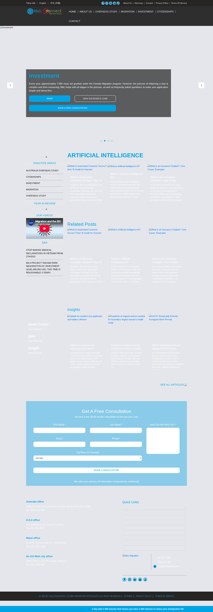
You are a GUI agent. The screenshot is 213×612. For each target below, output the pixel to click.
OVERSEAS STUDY (106, 11)
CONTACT (74, 21)
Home (72, 11)
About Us (127, 3)
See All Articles (172, 384)
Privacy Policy (162, 3)
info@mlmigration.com (168, 566)
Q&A (124, 537)
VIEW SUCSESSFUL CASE (95, 98)
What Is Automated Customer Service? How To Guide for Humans (86, 181)
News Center (129, 543)
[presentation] (10, 85)
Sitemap (128, 596)
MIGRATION (127, 11)
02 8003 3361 (164, 557)
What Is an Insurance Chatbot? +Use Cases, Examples (164, 181)
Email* (59, 438)
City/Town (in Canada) (87, 452)
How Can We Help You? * (163, 424)
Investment (128, 522)
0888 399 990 (164, 562)
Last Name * (116, 424)
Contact (149, 3)
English (42, 3)
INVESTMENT (145, 11)
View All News (35, 329)
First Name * (59, 424)
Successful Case (131, 532)
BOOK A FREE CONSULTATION (72, 108)
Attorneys (138, 3)
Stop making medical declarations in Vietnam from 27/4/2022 (44, 253)
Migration (127, 517)
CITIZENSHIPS (165, 11)
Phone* (116, 438)
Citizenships (128, 527)
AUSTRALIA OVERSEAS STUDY (42, 170)
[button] (101, 140)
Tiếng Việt (30, 3)
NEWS (50, 98)
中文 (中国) (55, 3)
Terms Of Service (179, 3)
